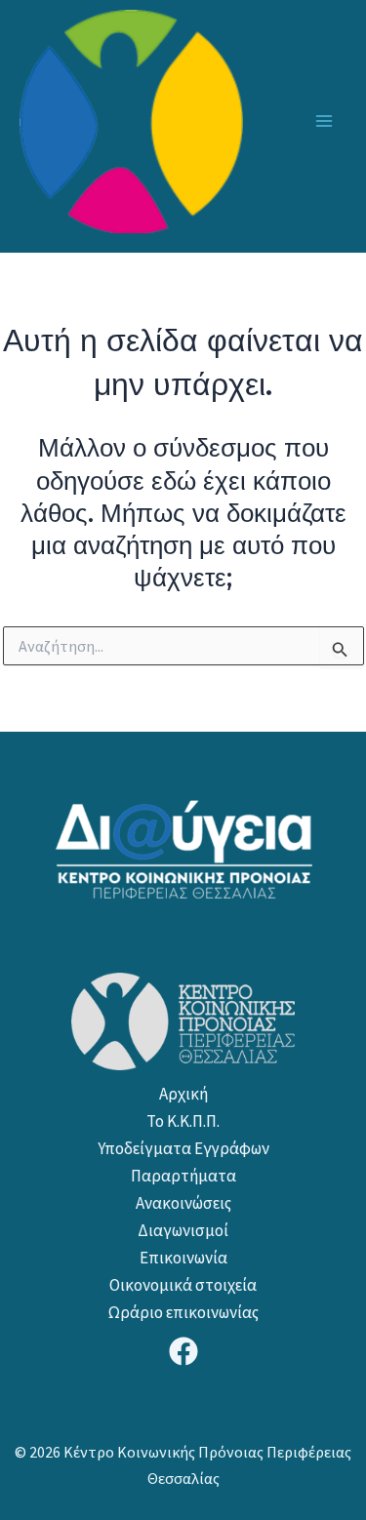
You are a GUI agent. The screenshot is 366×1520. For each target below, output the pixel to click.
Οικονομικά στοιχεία (183, 1285)
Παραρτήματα (183, 1175)
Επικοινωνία (183, 1257)
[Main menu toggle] (325, 121)
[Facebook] (183, 1351)
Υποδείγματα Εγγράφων (183, 1148)
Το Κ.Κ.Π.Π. (183, 1121)
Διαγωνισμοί (183, 1230)
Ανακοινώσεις (183, 1203)
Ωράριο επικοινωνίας (183, 1312)
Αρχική (183, 1093)
